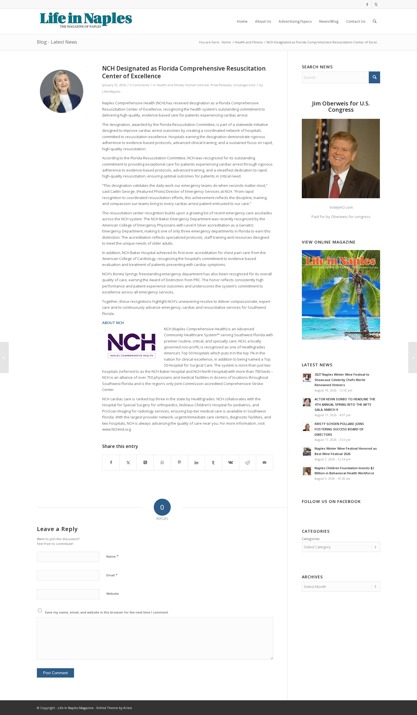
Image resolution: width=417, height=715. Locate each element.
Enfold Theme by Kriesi (114, 708)
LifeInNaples (111, 92)
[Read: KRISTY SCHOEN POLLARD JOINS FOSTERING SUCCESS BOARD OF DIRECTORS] (307, 427)
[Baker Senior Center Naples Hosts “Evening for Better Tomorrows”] (412, 357)
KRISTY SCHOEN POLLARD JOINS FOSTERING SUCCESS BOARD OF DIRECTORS (339, 429)
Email (112, 575)
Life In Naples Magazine (76, 708)
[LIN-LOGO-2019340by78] (85, 21)
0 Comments (139, 85)
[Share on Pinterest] (179, 462)
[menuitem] (242, 21)
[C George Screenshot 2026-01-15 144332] (62, 91)
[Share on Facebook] (110, 462)
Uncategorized (244, 85)
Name (112, 556)
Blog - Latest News (57, 42)
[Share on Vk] (230, 462)
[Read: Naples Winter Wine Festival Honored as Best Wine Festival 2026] (307, 452)
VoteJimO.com (341, 207)
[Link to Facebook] (367, 4)
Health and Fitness (170, 85)
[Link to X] (376, 4)
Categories (311, 538)
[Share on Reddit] (247, 462)
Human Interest (197, 85)
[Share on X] (128, 462)
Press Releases (220, 85)
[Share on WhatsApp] (162, 462)
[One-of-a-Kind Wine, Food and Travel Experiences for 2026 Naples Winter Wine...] (4, 357)
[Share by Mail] (264, 462)
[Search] (374, 21)
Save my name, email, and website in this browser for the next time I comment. (107, 612)
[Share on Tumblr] (213, 462)
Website (112, 593)
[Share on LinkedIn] (196, 462)
